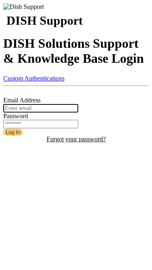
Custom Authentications (33, 78)
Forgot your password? (76, 139)
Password (15, 116)
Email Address (22, 100)
